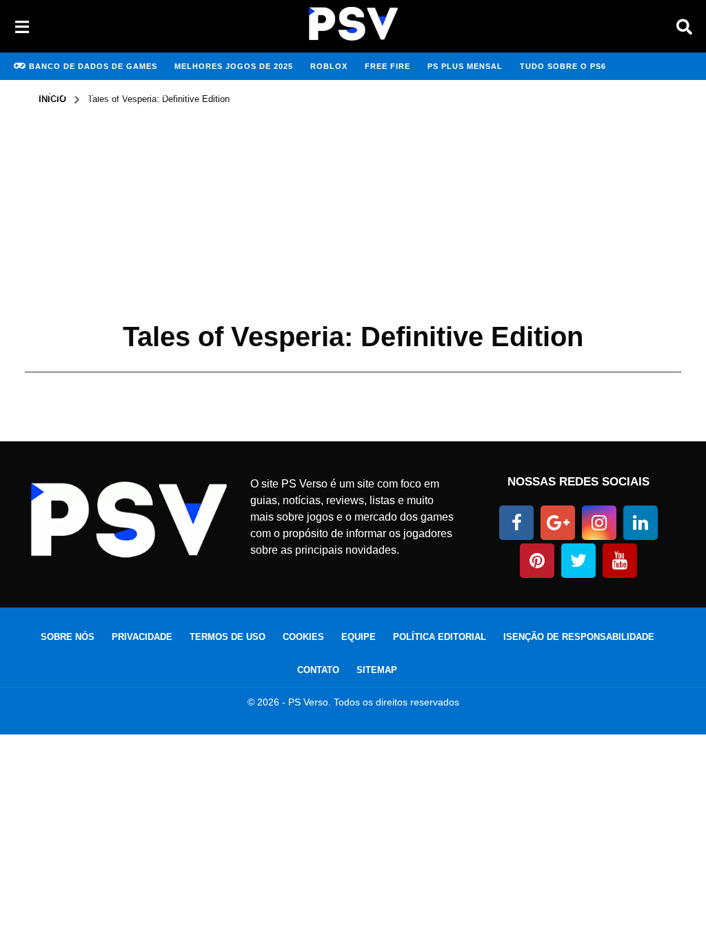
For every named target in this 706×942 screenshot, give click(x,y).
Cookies (303, 637)
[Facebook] (516, 522)
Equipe (358, 637)
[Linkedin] (640, 522)
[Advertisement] (353, 208)
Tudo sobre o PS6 (563, 66)
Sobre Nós (67, 637)
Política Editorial (439, 637)
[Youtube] (620, 560)
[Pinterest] (537, 560)
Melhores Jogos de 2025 (233, 66)
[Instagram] (599, 522)
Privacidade (142, 637)
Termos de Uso (227, 637)
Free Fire (387, 66)
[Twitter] (578, 560)
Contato (318, 670)
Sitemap (376, 670)
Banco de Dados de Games (93, 66)
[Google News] (558, 522)
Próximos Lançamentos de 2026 (90, 94)
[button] (22, 26)
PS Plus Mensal (465, 66)
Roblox (328, 66)
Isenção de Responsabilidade (578, 637)
